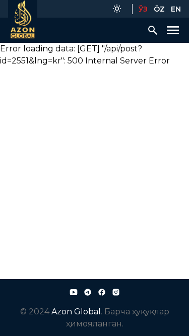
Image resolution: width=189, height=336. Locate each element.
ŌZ (159, 9)
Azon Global (76, 311)
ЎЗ (143, 9)
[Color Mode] (117, 9)
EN (176, 9)
